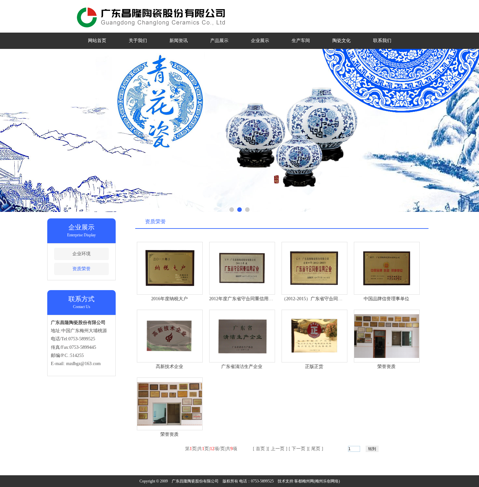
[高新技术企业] (169, 356)
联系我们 (382, 40)
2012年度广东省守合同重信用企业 (243, 298)
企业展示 (260, 40)
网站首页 (97, 40)
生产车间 (301, 40)
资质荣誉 (81, 268)
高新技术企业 (169, 366)
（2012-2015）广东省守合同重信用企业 (321, 298)
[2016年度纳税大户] (169, 288)
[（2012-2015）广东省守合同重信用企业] (314, 288)
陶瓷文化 (341, 40)
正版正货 (314, 366)
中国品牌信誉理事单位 (386, 298)
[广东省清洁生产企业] (242, 356)
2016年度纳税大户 (169, 298)
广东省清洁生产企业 (241, 366)
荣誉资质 (386, 366)
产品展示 (219, 40)
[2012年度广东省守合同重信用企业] (242, 288)
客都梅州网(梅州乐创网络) (317, 481)
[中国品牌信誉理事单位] (386, 288)
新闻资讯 (178, 40)
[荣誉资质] (386, 356)
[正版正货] (314, 356)
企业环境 (81, 253)
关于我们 (138, 40)
